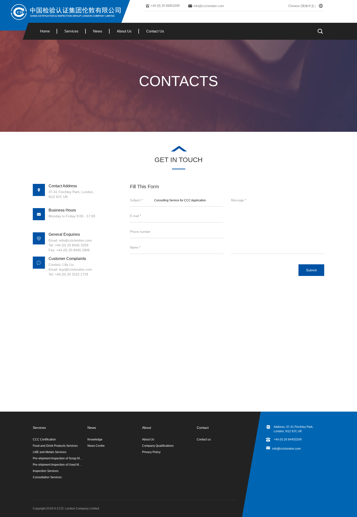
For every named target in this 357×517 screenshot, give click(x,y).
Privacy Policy (151, 452)
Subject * (136, 200)
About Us (124, 31)
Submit (311, 270)
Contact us (204, 439)
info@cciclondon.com (286, 448)
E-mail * (135, 216)
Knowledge (94, 439)
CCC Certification (44, 439)
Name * (135, 247)
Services (71, 31)
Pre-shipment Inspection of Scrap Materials (58, 458)
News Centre (96, 445)
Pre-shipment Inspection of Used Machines (58, 464)
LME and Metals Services (49, 452)
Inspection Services (46, 471)
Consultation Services (47, 477)
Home (45, 31)
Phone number (140, 232)
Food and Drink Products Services (55, 445)
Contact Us (155, 31)
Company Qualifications (158, 445)
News (97, 31)
